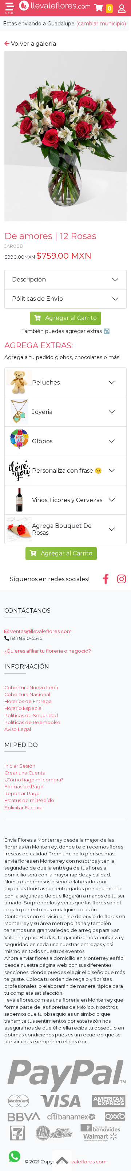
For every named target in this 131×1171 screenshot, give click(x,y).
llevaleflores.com (86, 1161)
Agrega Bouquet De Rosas (62, 529)
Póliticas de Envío (37, 298)
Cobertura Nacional (27, 694)
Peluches (46, 382)
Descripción (29, 279)
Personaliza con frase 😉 (67, 470)
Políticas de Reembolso (32, 722)
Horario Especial (23, 708)
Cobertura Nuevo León (31, 687)
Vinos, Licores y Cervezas (67, 500)
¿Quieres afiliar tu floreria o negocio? (47, 651)
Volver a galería (32, 43)
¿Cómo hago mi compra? (33, 779)
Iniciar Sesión (19, 766)
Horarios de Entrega (28, 701)
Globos (42, 441)
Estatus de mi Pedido (29, 800)
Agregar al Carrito (70, 318)
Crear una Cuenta (24, 773)
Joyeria (42, 411)
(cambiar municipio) (101, 23)
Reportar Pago (22, 793)
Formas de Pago (24, 786)
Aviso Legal (17, 729)
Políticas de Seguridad (31, 715)
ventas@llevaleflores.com (40, 631)
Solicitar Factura (23, 807)
